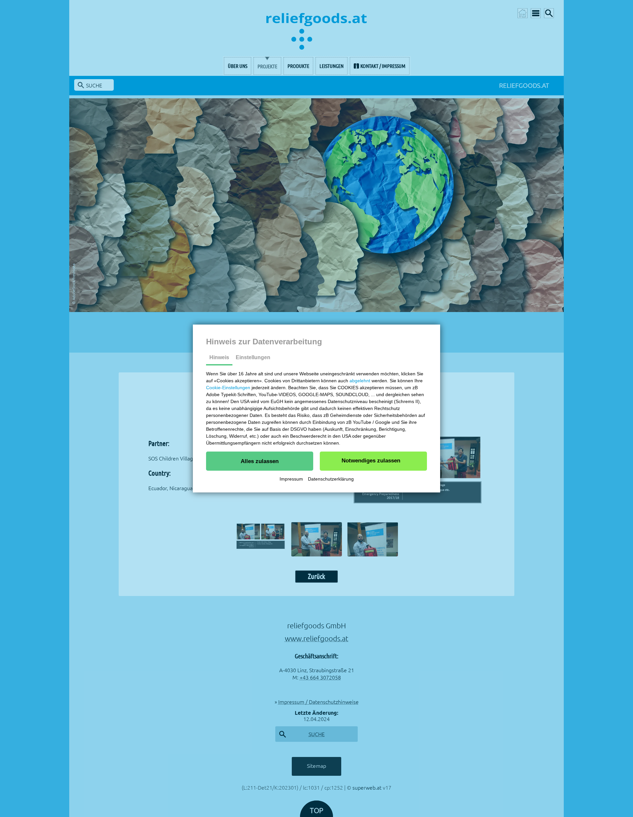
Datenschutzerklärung (331, 479)
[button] (259, 461)
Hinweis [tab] (219, 357)
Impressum (291, 479)
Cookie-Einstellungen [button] (228, 387)
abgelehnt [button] (359, 380)
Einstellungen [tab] (253, 357)
